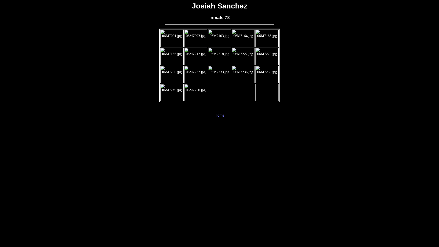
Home (220, 115)
